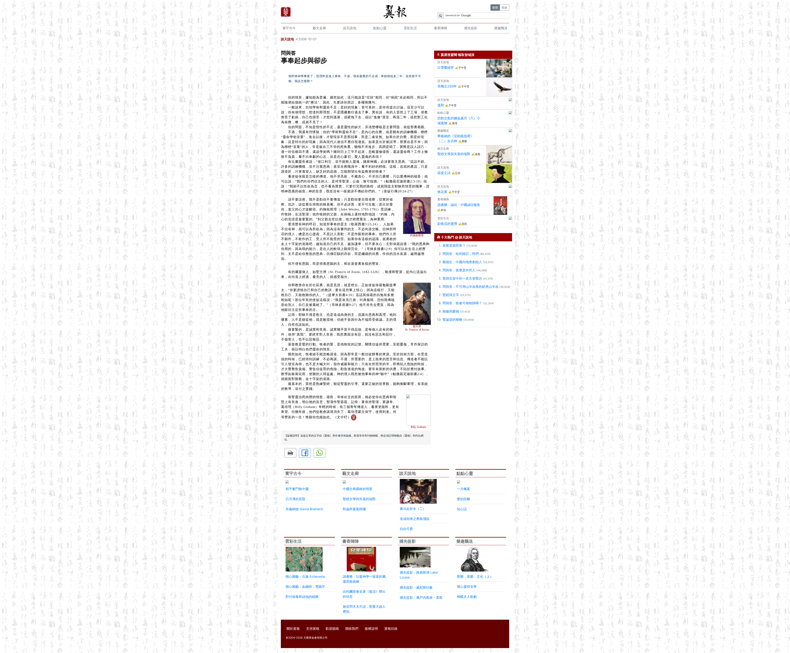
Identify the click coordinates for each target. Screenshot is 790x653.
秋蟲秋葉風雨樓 (354, 509)
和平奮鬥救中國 (297, 489)
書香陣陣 (440, 28)
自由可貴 (406, 529)
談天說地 (349, 28)
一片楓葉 (463, 489)
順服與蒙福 (451, 311)
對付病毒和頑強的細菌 (302, 597)
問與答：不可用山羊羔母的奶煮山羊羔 (470, 287)
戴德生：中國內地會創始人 (462, 262)
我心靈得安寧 (467, 586)
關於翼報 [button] (293, 628)
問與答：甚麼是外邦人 (459, 270)
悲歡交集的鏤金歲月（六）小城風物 (458, 120)
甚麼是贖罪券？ (454, 245)
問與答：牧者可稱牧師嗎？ (462, 303)
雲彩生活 (410, 28)
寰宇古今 (289, 28)
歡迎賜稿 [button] (332, 628)
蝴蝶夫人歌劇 (467, 597)
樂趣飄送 (501, 28)
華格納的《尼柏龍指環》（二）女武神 (455, 138)
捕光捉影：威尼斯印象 (416, 587)
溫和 (440, 105)
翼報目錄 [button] (390, 628)
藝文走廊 (319, 28)
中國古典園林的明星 (357, 489)
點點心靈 (379, 28)
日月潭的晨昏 (295, 499)
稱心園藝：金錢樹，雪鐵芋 (305, 586)
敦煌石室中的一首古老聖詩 (462, 278)
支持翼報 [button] (312, 628)
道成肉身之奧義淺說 (414, 519)
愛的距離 (463, 499)
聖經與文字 (451, 295)
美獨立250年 (447, 86)
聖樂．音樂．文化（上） (475, 576)
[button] (290, 453)
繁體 (495, 7)
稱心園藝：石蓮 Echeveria (305, 576)
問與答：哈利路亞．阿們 (461, 254)
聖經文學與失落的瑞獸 (453, 154)
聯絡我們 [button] (351, 628)
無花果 (442, 192)
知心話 (462, 509)
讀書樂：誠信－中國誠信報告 (458, 205)
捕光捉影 (470, 28)
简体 (504, 7)
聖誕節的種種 (452, 319)
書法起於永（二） (413, 509)
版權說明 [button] (371, 628)
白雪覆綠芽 (445, 67)
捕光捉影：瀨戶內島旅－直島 (421, 597)
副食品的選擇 (447, 224)
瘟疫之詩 (444, 173)
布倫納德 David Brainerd (304, 509)
